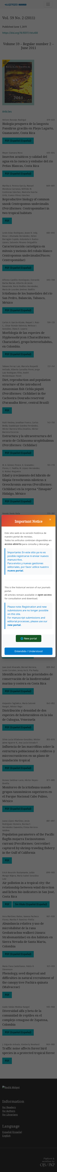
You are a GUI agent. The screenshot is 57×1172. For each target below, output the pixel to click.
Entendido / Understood (29, 651)
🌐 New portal (28, 638)
